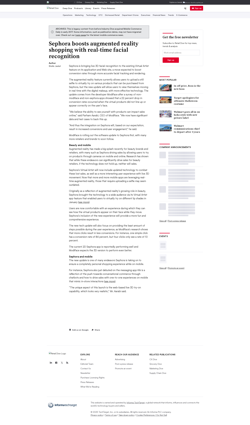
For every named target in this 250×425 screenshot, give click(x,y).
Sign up (198, 8)
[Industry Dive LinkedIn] (51, 362)
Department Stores (130, 15)
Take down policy (126, 415)
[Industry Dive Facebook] (56, 362)
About (83, 359)
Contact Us (85, 368)
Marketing (79, 15)
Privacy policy (97, 415)
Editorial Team (86, 364)
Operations (67, 15)
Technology (91, 15)
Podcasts (78, 8)
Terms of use (111, 415)
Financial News (159, 15)
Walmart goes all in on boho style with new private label (187, 114)
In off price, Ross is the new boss (187, 87)
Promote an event (176, 268)
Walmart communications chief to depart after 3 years (187, 128)
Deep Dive (67, 8)
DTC (100, 15)
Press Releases (108, 8)
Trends (171, 15)
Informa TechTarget (136, 402)
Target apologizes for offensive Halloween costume (186, 100)
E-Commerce (181, 15)
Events (96, 8)
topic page (80, 35)
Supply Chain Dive (116, 2)
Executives (145, 15)
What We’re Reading (89, 386)
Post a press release (177, 221)
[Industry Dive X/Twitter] (62, 362)
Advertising (120, 359)
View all (162, 221)
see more (84, 202)
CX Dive (79, 2)
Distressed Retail (112, 15)
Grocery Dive (89, 2)
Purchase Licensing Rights (92, 377)
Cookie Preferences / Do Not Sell (151, 415)
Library (88, 8)
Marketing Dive (102, 2)
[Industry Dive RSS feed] (67, 362)
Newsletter (85, 373)
